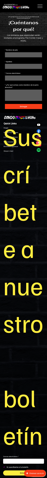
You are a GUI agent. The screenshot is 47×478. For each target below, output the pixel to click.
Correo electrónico (12, 73)
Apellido (8, 61)
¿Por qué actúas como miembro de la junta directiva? (21, 86)
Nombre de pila (11, 50)
